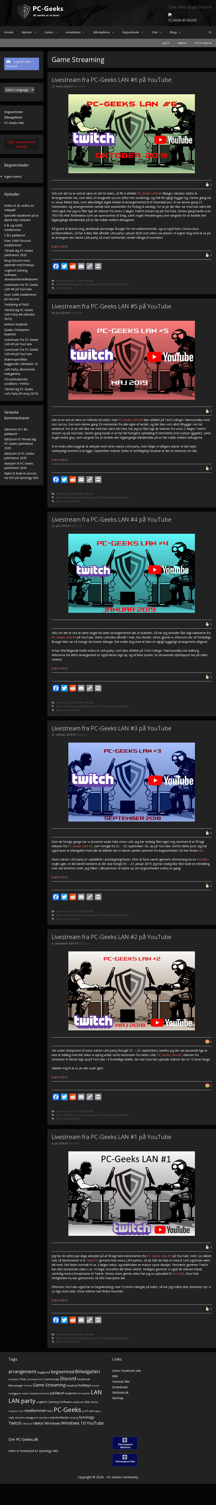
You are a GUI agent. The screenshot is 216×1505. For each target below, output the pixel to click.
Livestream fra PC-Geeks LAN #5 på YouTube (111, 306)
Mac (87, 1402)
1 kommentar (64, 288)
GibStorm (10, 429)
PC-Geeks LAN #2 (169, 1055)
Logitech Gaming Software (54, 1402)
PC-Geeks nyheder (83, 280)
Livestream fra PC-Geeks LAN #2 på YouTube (111, 937)
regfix (11, 1417)
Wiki (115, 1376)
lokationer (78, 1402)
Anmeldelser (73, 32)
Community (51, 1379)
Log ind (165, 42)
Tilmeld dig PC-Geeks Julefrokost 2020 (20, 443)
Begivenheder (131, 32)
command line (34, 1379)
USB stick (27, 1423)
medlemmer (35, 1410)
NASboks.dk (120, 1392)
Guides (49, 32)
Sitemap (117, 1398)
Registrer (182, 42)
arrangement (22, 1371)
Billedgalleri (87, 1371)
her (201, 850)
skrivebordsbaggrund (26, 1417)
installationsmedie (39, 1393)
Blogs (173, 32)
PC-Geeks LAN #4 (64, 637)
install (25, 1393)
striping (74, 1417)
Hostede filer (121, 1382)
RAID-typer (95, 1411)
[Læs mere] (60, 246)
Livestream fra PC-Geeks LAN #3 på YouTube (111, 728)
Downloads (120, 1387)
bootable (13, 1379)
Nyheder (27, 32)
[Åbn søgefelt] (210, 32)
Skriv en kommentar (68, 501)
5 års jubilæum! (14, 235)
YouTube (123, 284)
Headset (71, 1385)
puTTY (85, 1411)
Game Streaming (66, 284)
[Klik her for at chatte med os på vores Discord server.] (170, 15)
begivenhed (62, 1371)
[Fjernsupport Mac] (125, 1465)
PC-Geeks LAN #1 (159, 1256)
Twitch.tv (92, 1260)
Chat (154, 32)
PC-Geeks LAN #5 (131, 420)
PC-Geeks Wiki (14, 123)
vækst (38, 1423)
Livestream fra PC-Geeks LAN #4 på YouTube (111, 519)
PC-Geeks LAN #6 (149, 193)
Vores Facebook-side (126, 1371)
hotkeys (84, 1385)
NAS (50, 1411)
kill (79, 1393)
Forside (8, 32)
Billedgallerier (101, 32)
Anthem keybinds (16, 324)
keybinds (71, 1393)
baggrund (43, 1372)
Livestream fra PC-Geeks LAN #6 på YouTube (111, 80)
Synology (86, 1417)
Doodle (202, 859)
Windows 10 (73, 1423)
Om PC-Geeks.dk (203, 42)
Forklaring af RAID (16, 304)
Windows (52, 1423)
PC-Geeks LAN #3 (80, 846)
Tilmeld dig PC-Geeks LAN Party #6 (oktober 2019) (19, 314)
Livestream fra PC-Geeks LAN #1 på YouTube (111, 1137)
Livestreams (63, 280)
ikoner (95, 1385)
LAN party (89, 284)
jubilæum (57, 1393)
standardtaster (59, 1417)
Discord (68, 1378)
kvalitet (86, 1393)
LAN (79, 284)
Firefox (28, 1385)
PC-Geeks (102, 284)
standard (44, 1417)
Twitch (113, 284)
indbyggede (14, 1393)
